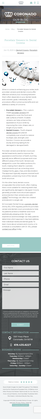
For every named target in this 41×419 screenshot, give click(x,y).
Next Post (10, 245)
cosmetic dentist (31, 204)
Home (7, 29)
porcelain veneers (18, 113)
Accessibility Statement (20, 405)
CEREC (5, 197)
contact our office (9, 229)
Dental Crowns (22, 50)
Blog (13, 29)
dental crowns (12, 133)
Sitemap (29, 402)
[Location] (35, 3)
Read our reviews (13, 382)
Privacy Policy (20, 402)
